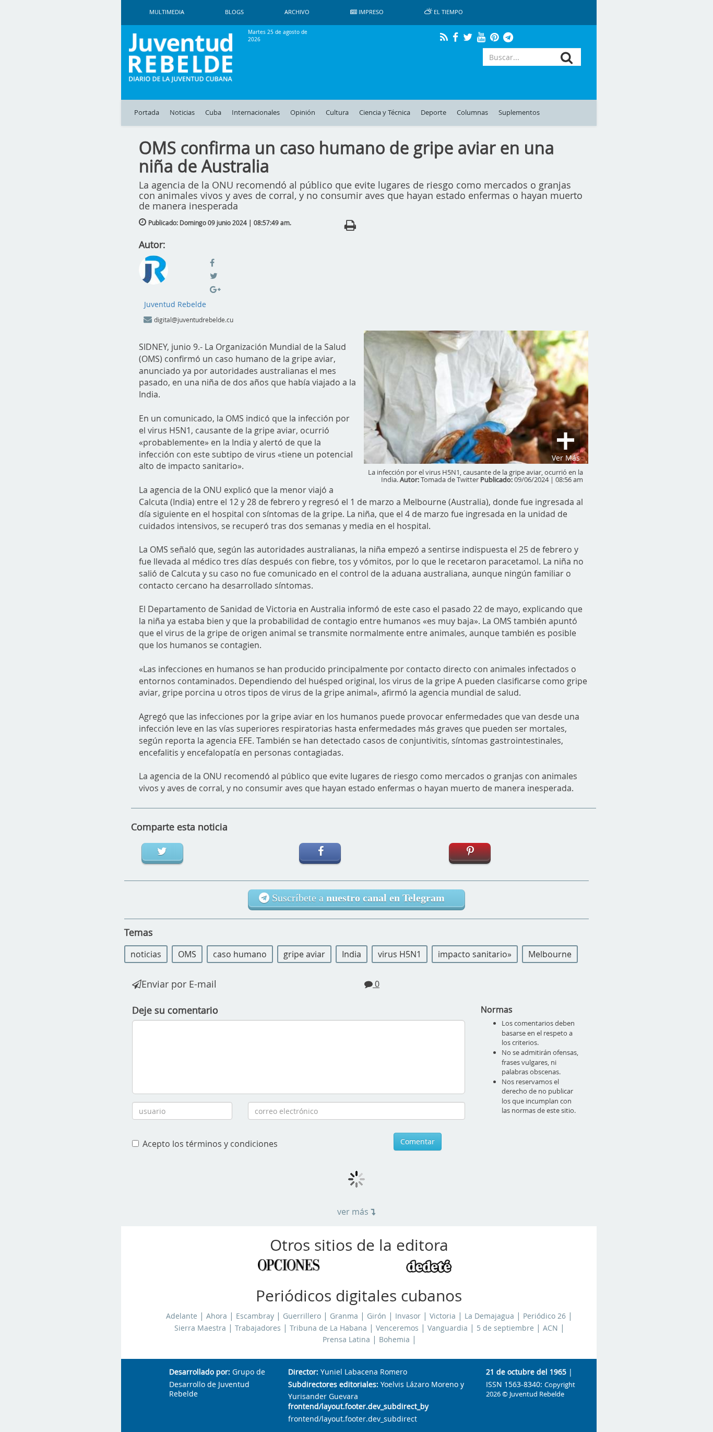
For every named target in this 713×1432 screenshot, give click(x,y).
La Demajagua (489, 1316)
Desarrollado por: (199, 1372)
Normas (497, 1009)
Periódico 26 (544, 1316)
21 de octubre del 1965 (526, 1372)
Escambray (255, 1316)
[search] (566, 58)
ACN (550, 1328)
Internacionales (256, 112)
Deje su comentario (175, 1010)
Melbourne (550, 954)
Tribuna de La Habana (328, 1328)
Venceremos (397, 1328)
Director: (303, 1372)
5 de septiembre (505, 1328)
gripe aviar (304, 954)
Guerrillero (302, 1316)
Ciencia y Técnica (384, 112)
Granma (344, 1316)
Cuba (213, 112)
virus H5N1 (399, 954)
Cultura (337, 112)
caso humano (240, 954)
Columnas (472, 112)
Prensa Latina (346, 1339)
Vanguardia (447, 1328)
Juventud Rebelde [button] (175, 304)
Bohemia (394, 1339)
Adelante (181, 1316)
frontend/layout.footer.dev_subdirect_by (358, 1406)
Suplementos (519, 112)
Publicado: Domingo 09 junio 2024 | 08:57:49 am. (219, 222)
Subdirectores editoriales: (333, 1384)
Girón (376, 1316)
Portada (146, 112)
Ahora (216, 1316)
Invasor (408, 1316)
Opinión (302, 112)
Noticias (182, 112)
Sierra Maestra (200, 1328)
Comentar (417, 1141)
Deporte (433, 112)
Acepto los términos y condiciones (210, 1143)
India (351, 954)
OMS (187, 954)
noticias (145, 954)
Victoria (443, 1316)
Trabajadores (258, 1328)
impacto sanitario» (475, 954)
